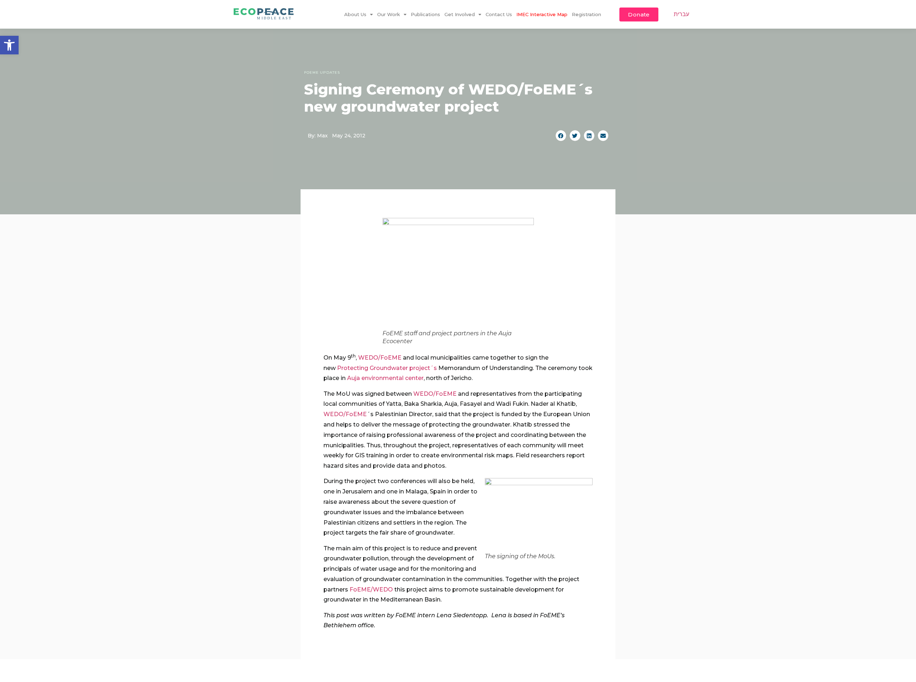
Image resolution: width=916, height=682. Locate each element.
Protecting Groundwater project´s (387, 368)
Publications (425, 14)
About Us (355, 14)
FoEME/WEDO (371, 589)
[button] (9, 45)
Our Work (388, 14)
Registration (586, 14)
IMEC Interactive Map (541, 14)
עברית (681, 14)
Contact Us (499, 14)
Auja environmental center (385, 378)
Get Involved (459, 14)
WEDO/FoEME (379, 357)
